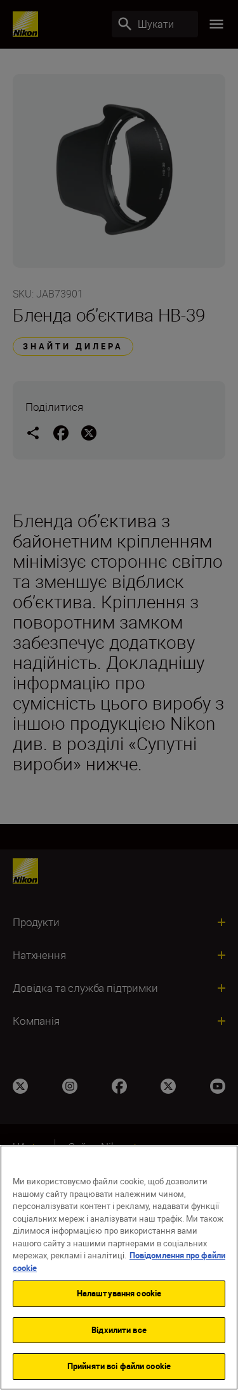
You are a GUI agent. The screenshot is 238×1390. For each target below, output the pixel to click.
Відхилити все (119, 1330)
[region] (119, 1267)
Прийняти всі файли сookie (119, 1366)
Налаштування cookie (119, 1293)
